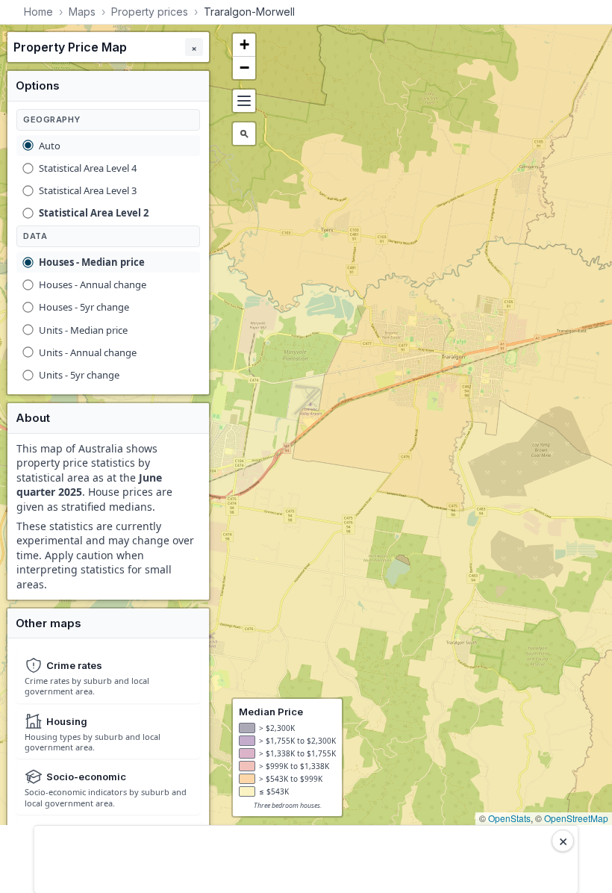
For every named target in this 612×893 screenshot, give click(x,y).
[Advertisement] (306, 859)
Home (38, 11)
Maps (82, 11)
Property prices (149, 11)
